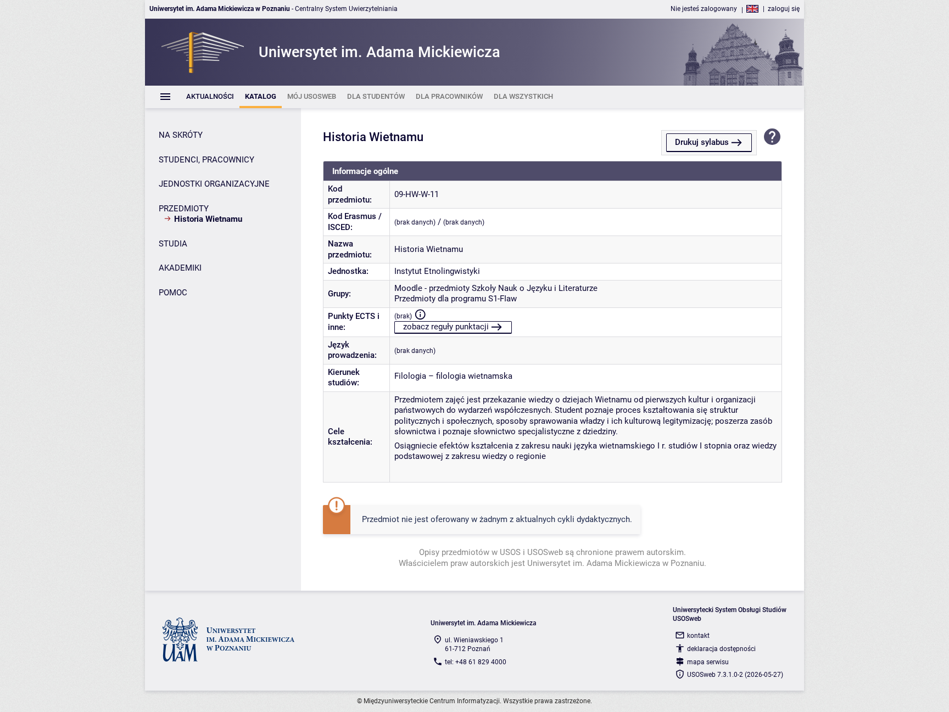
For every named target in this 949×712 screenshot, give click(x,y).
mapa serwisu (708, 662)
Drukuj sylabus (702, 142)
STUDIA (173, 244)
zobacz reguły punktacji (446, 327)
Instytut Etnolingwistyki (437, 271)
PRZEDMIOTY (184, 209)
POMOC (173, 293)
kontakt (698, 636)
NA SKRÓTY (181, 135)
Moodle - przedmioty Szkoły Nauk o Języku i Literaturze (496, 288)
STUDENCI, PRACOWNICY (206, 160)
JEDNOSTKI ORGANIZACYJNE (214, 184)
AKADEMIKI (180, 268)
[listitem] (210, 97)
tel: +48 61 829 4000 (475, 662)
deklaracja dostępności (721, 649)
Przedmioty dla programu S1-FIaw (455, 299)
